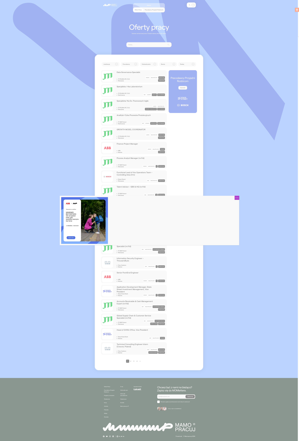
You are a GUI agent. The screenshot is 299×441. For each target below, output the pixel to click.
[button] (297, 10)
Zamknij (237, 197)
